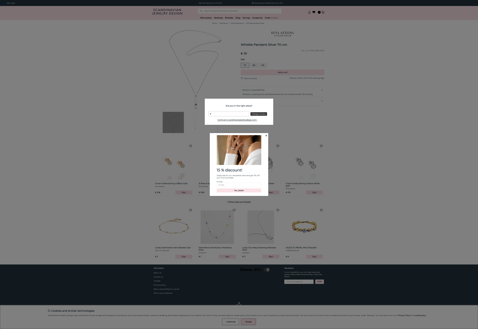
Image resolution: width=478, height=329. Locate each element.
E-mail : (220, 182)
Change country (259, 114)
